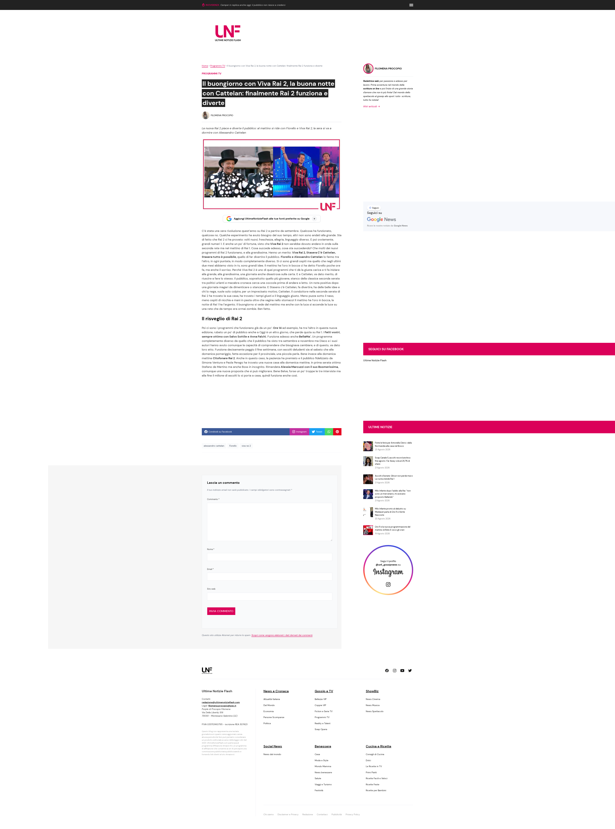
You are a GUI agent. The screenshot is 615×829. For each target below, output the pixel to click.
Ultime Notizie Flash (374, 360)
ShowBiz (372, 691)
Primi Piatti (371, 772)
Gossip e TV (324, 691)
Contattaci (322, 814)
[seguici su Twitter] (410, 670)
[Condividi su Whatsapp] (329, 431)
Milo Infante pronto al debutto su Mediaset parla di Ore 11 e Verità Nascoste (390, 511)
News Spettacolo (374, 711)
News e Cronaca (276, 691)
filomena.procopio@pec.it (222, 705)
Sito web (211, 589)
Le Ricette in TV (374, 766)
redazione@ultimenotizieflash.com (221, 702)
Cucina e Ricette (378, 746)
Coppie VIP (320, 705)
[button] (411, 5)
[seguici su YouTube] (402, 670)
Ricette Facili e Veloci (376, 778)
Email (210, 569)
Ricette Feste (372, 784)
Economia (268, 711)
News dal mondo (272, 754)
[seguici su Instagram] (394, 670)
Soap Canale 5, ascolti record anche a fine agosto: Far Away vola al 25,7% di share (392, 460)
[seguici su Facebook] (387, 670)
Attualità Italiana (271, 699)
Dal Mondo (269, 705)
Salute (318, 778)
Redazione (307, 814)
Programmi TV (217, 65)
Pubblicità (337, 814)
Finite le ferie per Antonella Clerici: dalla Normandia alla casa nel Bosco (393, 444)
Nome (210, 549)
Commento (213, 499)
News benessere (323, 772)
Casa (317, 754)
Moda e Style (321, 760)
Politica (267, 723)
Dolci (368, 760)
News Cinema (373, 699)
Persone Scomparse (273, 717)
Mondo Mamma (323, 766)
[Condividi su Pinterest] (337, 431)
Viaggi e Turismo (323, 784)
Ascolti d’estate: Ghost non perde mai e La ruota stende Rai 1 (394, 477)
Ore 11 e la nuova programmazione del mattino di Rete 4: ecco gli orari (392, 528)
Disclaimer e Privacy (288, 814)
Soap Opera (321, 729)
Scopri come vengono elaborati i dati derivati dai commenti (281, 635)
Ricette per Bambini (376, 790)
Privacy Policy (353, 814)
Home (205, 65)
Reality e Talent (322, 723)
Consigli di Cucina (375, 754)
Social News (272, 746)
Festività (319, 790)
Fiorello (233, 445)
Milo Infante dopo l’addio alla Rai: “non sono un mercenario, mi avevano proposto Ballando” (393, 493)
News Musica (373, 705)
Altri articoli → (371, 106)
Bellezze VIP (321, 699)
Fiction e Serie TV (323, 711)
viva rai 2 (246, 445)
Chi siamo (268, 814)
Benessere (323, 746)
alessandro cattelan (214, 445)
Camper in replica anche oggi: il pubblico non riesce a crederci (253, 5)
